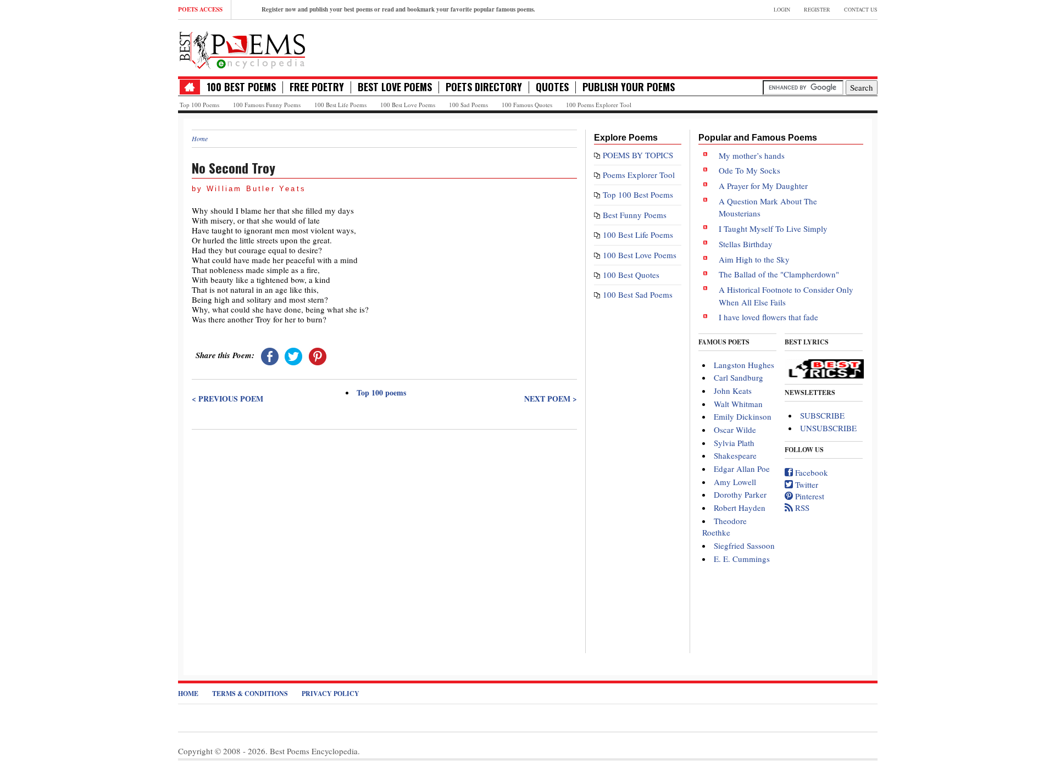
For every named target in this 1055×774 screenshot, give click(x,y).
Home (200, 138)
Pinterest (808, 496)
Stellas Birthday (746, 243)
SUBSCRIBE (822, 415)
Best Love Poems (395, 87)
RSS (801, 507)
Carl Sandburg (738, 377)
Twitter (805, 484)
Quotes (552, 87)
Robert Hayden (739, 507)
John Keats (733, 390)
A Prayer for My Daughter (763, 185)
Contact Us (861, 9)
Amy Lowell (735, 481)
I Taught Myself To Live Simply (773, 228)
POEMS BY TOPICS (638, 154)
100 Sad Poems (468, 105)
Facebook (810, 472)
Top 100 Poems (199, 105)
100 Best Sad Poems (638, 294)
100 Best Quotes (631, 274)
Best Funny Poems (635, 214)
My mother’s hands (752, 155)
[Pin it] (317, 354)
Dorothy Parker (740, 494)
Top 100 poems (381, 392)
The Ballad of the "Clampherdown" (779, 274)
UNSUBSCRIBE (828, 427)
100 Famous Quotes (527, 105)
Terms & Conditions (250, 693)
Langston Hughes (744, 364)
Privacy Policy (330, 693)
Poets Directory (484, 87)
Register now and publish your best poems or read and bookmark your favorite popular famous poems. (398, 9)
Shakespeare (735, 455)
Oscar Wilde (735, 429)
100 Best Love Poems (407, 105)
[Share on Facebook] (270, 354)
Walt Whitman (738, 403)
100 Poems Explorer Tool (598, 105)
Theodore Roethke (724, 526)
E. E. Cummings (742, 558)
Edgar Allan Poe (742, 468)
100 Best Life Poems (340, 105)
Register (817, 9)
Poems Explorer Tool (639, 174)
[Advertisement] (384, 513)
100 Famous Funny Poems (267, 105)
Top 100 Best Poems (638, 194)
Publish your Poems (628, 87)
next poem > (550, 399)
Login (782, 9)
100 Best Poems (241, 87)
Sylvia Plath (734, 442)
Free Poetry (317, 87)
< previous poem (227, 399)
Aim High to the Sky (754, 259)
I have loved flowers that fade (768, 316)
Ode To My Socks (749, 170)
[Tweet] (293, 354)
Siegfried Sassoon (744, 545)
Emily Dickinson (742, 416)
